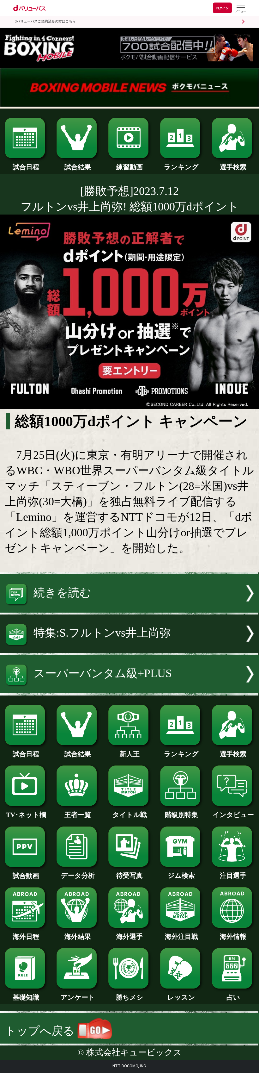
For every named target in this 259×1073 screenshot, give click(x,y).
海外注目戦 (181, 936)
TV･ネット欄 (26, 815)
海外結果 (77, 936)
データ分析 (78, 875)
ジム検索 (181, 875)
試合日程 (26, 167)
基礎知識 (26, 997)
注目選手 (233, 875)
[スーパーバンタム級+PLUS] (129, 689)
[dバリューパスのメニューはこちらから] (240, 9)
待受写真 (129, 875)
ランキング (181, 167)
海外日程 (26, 936)
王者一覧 (77, 815)
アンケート (78, 997)
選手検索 (233, 167)
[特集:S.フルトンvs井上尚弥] (129, 649)
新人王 (130, 754)
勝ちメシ (129, 997)
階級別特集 (181, 815)
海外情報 (233, 936)
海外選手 (129, 936)
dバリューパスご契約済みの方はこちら (45, 21)
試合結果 (77, 167)
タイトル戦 (129, 815)
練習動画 (129, 167)
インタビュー (233, 815)
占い (233, 997)
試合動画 (26, 876)
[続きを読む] (129, 608)
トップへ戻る (41, 1031)
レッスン (181, 997)
